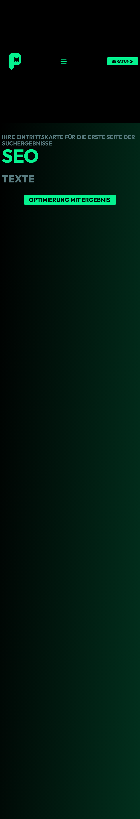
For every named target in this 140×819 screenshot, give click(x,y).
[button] (64, 61)
